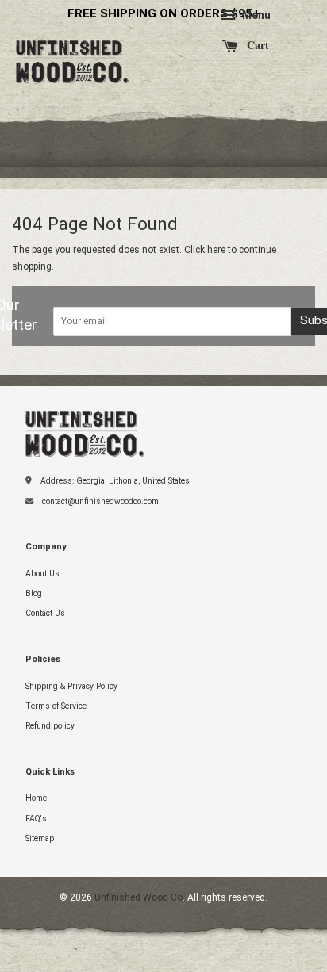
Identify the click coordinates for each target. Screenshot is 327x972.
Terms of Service (56, 706)
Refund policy (50, 725)
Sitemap (39, 838)
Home (36, 798)
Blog (33, 593)
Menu (255, 15)
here (216, 249)
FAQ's (36, 818)
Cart (256, 45)
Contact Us (45, 613)
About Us (42, 573)
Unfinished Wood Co (75, 51)
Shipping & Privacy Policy (71, 686)
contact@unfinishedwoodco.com (100, 501)
